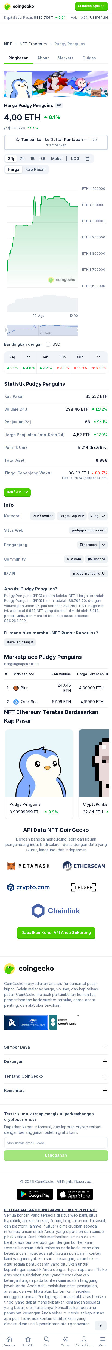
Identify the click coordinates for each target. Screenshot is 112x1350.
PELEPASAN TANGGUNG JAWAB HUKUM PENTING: (50, 1210)
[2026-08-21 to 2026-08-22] (87, 158)
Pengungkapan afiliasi (21, 664)
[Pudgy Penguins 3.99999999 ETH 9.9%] (39, 796)
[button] (42, 516)
